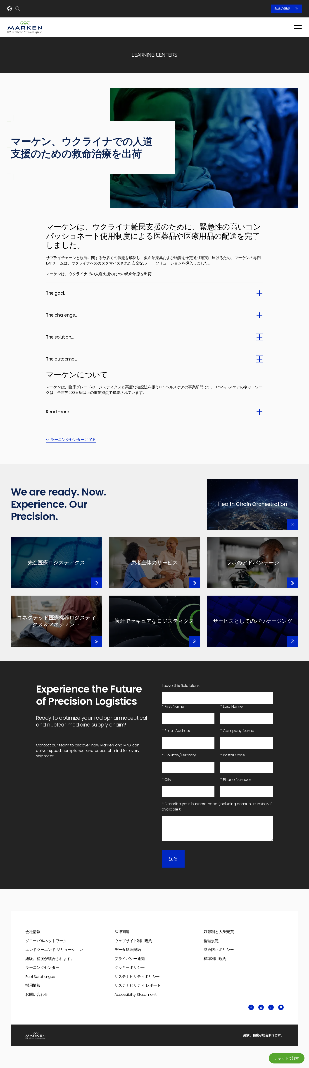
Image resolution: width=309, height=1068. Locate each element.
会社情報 (32, 931)
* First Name (173, 706)
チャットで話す (286, 1058)
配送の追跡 (282, 8)
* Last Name (231, 706)
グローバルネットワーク (46, 940)
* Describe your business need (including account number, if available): (217, 806)
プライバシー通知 (129, 958)
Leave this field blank (181, 685)
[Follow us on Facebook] (251, 1007)
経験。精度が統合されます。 (49, 958)
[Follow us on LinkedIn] (271, 1007)
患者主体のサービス (154, 562)
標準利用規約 (215, 958)
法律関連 (122, 931)
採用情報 (32, 985)
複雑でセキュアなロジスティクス (154, 621)
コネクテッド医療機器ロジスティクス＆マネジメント (56, 621)
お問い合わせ (36, 994)
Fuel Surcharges (40, 976)
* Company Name (237, 730)
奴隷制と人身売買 (219, 931)
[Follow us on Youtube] (281, 1007)
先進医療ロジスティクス (56, 562)
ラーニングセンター (42, 967)
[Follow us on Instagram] (261, 1007)
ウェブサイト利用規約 (133, 940)
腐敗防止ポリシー (219, 949)
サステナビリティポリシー (137, 976)
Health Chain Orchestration (252, 504)
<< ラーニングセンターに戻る (71, 439)
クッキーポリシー (129, 967)
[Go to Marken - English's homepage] (25, 27)
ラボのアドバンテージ (252, 562)
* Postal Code (232, 755)
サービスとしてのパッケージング (252, 621)
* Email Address (176, 730)
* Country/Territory (179, 755)
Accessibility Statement (135, 994)
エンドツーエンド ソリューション (54, 949)
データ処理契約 (127, 949)
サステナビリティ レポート (137, 985)
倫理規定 (211, 940)
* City (166, 779)
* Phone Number (235, 779)
